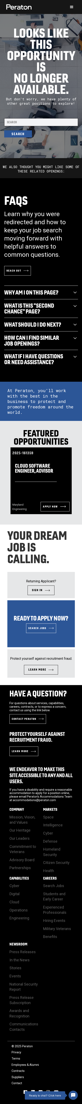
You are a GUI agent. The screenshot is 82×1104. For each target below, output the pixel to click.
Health (48, 871)
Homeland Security (51, 852)
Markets (50, 809)
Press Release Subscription (21, 1000)
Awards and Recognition (19, 1013)
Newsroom (18, 944)
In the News (19, 960)
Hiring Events (54, 920)
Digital (14, 894)
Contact (17, 1083)
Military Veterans (57, 929)
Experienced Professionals (54, 910)
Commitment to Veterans (22, 849)
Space (48, 817)
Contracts (18, 1071)
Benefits (50, 936)
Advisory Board (21, 860)
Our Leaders (19, 838)
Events (15, 976)
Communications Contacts (23, 1026)
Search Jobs (53, 886)
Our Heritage (19, 830)
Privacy (16, 1052)
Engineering (19, 918)
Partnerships (20, 868)
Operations (18, 910)
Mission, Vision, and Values (22, 820)
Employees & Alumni (25, 1064)
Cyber (48, 833)
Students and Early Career (54, 896)
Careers (50, 878)
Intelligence (53, 825)
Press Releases (22, 952)
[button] (71, 7)
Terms (16, 1058)
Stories (15, 968)
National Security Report (23, 987)
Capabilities (19, 878)
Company (16, 809)
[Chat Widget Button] (73, 1095)
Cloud (14, 902)
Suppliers (18, 1077)
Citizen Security (56, 862)
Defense (50, 841)
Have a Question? (38, 693)
